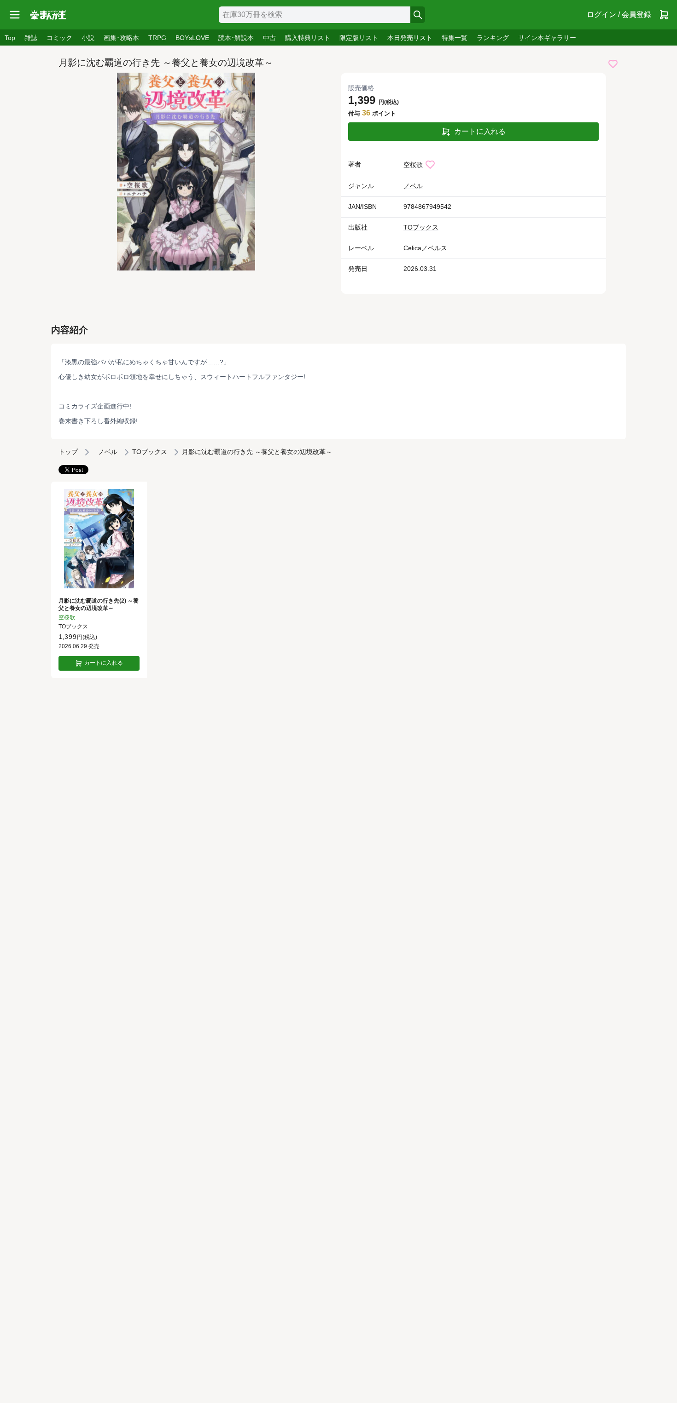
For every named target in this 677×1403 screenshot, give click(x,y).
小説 (88, 37)
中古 (269, 37)
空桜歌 (413, 164)
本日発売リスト (409, 37)
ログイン (619, 14)
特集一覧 (454, 37)
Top (10, 37)
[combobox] (314, 14)
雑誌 (30, 37)
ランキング (493, 37)
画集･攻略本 (121, 37)
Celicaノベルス (425, 248)
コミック (59, 37)
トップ (68, 451)
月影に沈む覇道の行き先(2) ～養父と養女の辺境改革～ (98, 604)
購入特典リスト (307, 37)
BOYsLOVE (192, 37)
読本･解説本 (236, 37)
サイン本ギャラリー (547, 37)
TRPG (157, 37)
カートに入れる (480, 131)
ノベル (413, 186)
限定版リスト (358, 37)
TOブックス (420, 227)
